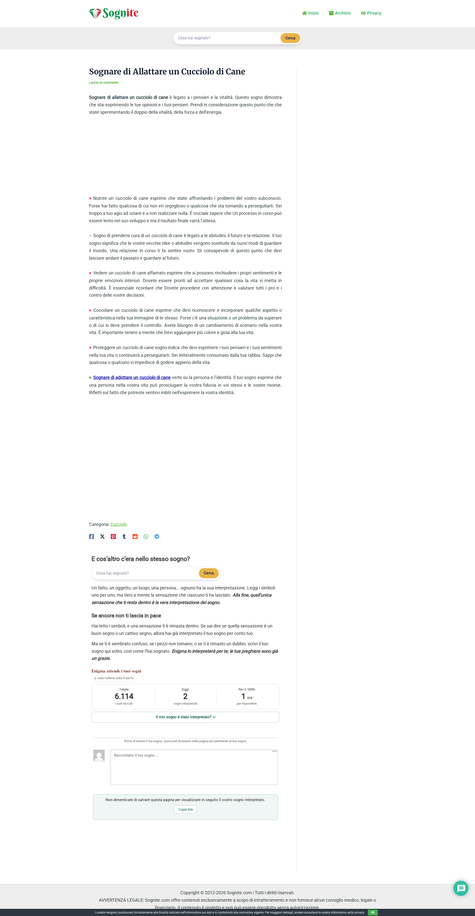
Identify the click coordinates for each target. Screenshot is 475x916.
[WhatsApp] (145, 536)
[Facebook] (91, 536)
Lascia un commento (104, 82)
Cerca (290, 38)
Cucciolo (118, 524)
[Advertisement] (185, 157)
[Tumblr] (124, 536)
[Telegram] (156, 536)
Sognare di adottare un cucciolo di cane (132, 377)
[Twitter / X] (102, 536)
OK (373, 912)
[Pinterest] (113, 536)
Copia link (185, 809)
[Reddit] (135, 536)
